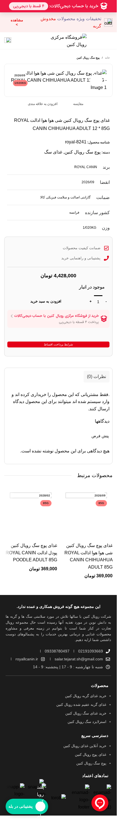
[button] (79, 575)
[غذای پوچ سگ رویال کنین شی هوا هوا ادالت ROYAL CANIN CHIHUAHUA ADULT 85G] (86, 513)
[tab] (96, 377)
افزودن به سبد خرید (45, 301)
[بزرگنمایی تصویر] (96, 80)
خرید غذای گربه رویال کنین (85, 696)
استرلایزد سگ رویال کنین (87, 722)
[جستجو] (20, 40)
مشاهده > (17, 22)
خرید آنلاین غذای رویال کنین (84, 746)
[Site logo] (65, 40)
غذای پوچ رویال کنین (90, 754)
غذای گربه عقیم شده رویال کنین (81, 704)
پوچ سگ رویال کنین (88, 57)
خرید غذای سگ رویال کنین (85, 713)
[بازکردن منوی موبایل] (108, 40)
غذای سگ (53, 152)
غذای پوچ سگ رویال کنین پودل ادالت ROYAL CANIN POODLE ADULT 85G (31, 552)
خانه (107, 57)
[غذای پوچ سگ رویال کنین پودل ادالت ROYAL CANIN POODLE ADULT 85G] (30, 513)
